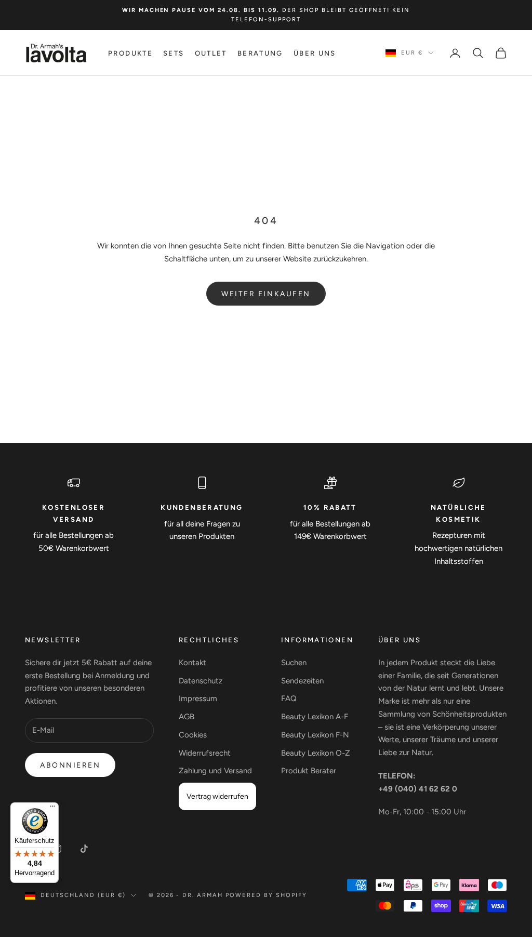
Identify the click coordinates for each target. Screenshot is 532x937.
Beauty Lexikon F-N (315, 735)
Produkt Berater (308, 770)
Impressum (198, 698)
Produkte (130, 53)
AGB (186, 716)
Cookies (193, 735)
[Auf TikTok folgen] (84, 848)
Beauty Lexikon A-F (314, 716)
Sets (173, 53)
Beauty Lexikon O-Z (315, 753)
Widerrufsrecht (205, 753)
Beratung (260, 53)
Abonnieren (70, 765)
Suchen (294, 662)
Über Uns (315, 53)
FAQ (289, 698)
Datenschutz (200, 680)
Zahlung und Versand (215, 770)
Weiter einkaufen (265, 293)
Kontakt (192, 662)
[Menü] (52, 808)
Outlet (211, 53)
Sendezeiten (302, 680)
